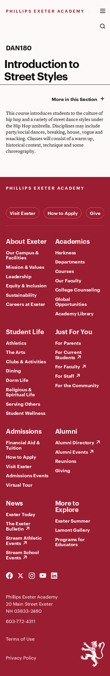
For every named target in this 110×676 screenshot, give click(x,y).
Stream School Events (22, 555)
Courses (64, 271)
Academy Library (74, 313)
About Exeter (26, 240)
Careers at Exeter (25, 304)
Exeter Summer (72, 520)
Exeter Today (20, 514)
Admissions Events (27, 475)
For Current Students (68, 354)
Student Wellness (25, 413)
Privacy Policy (21, 658)
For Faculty (67, 366)
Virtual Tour (19, 484)
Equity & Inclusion (26, 285)
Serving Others (23, 403)
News (14, 502)
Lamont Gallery (72, 529)
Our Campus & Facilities (22, 255)
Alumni (66, 430)
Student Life (25, 331)
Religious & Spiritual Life (20, 392)
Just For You (73, 331)
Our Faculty (68, 280)
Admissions (24, 430)
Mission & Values (25, 267)
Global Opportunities (71, 301)
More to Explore (67, 505)
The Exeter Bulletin (18, 526)
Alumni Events (71, 451)
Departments (70, 261)
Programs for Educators (70, 542)
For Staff (65, 375)
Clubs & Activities (26, 361)
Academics (72, 240)
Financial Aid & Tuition (23, 445)
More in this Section (74, 99)
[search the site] (102, 29)
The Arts (15, 352)
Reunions (66, 461)
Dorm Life (17, 380)
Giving (62, 470)
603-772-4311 (20, 621)
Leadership (18, 276)
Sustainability (21, 294)
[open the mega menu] (103, 14)
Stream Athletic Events (24, 540)
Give (95, 213)
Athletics (16, 342)
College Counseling (77, 289)
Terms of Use (20, 639)
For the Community (77, 385)
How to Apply (63, 213)
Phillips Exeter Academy (45, 11)
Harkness (65, 252)
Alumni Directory (74, 442)
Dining (13, 370)
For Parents (68, 342)
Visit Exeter (22, 213)
